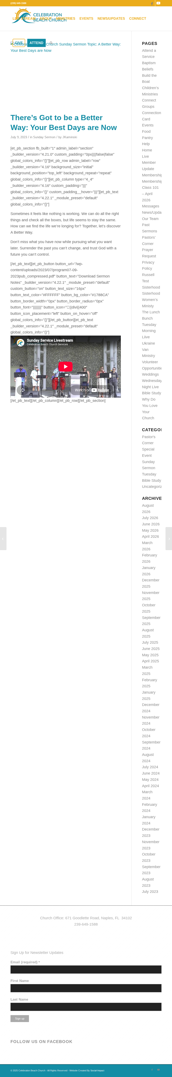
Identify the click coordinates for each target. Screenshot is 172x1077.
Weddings (150, 374)
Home (147, 150)
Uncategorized (154, 486)
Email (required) (25, 962)
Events (148, 125)
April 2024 (150, 786)
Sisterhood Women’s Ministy (151, 299)
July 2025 (150, 642)
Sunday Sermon (44, 137)
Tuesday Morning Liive (149, 331)
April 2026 (150, 536)
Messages (150, 206)
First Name (19, 981)
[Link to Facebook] (152, 3)
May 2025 (150, 655)
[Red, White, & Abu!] (3, 538)
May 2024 (150, 779)
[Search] (51, 43)
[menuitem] (24, 19)
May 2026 (150, 530)
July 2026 (150, 518)
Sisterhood (151, 287)
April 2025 (150, 661)
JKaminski (70, 137)
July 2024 (150, 767)
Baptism (149, 63)
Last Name (19, 999)
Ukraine (148, 343)
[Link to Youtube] (158, 3)
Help (146, 144)
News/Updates (154, 212)
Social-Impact (97, 1070)
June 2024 (151, 773)
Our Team (150, 219)
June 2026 (151, 524)
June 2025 (151, 649)
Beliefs (147, 69)
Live (145, 156)
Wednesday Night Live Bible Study (152, 387)
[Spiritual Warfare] (168, 538)
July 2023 (150, 891)
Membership (152, 175)
